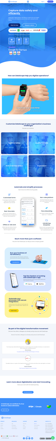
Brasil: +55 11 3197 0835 (49, 425)
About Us (35, 423)
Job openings (36, 428)
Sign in (42, 1)
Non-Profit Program (14, 428)
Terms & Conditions (36, 425)
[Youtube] (32, 438)
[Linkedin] (27, 438)
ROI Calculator (14, 425)
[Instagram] (29, 438)
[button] (28, 2)
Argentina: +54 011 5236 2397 (50, 431)
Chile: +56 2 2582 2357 (49, 426)
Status (24, 425)
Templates (2, 428)
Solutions (2, 423)
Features (2, 425)
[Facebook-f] (24, 438)
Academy (24, 428)
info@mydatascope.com (49, 432)
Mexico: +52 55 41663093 (49, 428)
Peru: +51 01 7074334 (48, 429)
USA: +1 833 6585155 (48, 423)
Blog (12, 423)
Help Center (24, 423)
